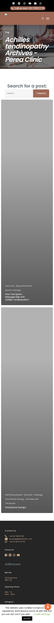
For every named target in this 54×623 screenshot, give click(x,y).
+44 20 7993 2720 (16, 536)
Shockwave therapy (14, 499)
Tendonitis (10, 503)
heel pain (28, 495)
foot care (9, 286)
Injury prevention (24, 286)
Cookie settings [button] (42, 614)
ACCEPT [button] (27, 618)
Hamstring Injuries (13, 495)
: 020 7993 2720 (29, 8)
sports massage (13, 290)
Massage (38, 495)
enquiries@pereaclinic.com (20, 539)
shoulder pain (32, 499)
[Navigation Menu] (47, 18)
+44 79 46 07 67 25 (17, 541)
